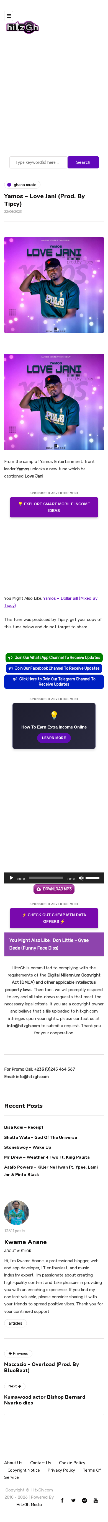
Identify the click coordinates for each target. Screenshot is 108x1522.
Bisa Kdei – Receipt (24, 1127)
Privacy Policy (61, 1470)
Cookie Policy (72, 1463)
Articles (15, 1323)
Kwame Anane (25, 1242)
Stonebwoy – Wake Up (27, 1147)
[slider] (93, 877)
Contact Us (40, 1463)
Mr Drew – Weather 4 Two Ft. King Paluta (47, 1157)
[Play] (11, 878)
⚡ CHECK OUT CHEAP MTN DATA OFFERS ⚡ (54, 918)
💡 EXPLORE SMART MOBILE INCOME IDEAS (54, 507)
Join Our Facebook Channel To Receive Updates (57, 668)
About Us (13, 1463)
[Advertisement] (54, 98)
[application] (54, 877)
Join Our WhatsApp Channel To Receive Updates (57, 657)
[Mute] (81, 878)
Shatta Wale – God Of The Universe (40, 1137)
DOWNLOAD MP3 (57, 889)
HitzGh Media (29, 1504)
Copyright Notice (23, 1470)
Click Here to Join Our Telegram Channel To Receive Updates (57, 682)
